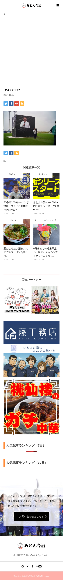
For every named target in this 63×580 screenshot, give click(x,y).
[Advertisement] (31, 54)
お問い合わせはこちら (31, 516)
